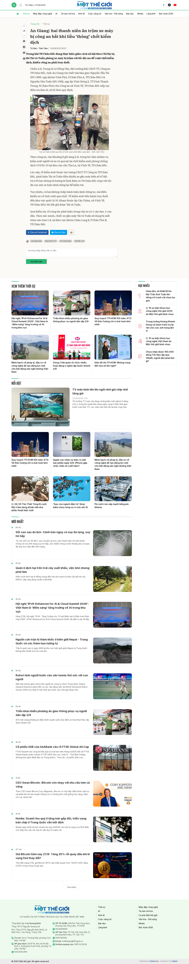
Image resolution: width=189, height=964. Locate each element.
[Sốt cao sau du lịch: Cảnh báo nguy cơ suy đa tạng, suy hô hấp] (112, 543)
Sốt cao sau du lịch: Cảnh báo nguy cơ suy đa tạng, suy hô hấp (53, 534)
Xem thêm (71, 887)
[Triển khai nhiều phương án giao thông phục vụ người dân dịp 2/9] (71, 302)
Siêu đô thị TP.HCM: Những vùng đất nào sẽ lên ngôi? (112, 364)
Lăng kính (151, 13)
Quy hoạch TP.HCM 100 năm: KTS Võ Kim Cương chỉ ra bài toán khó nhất (112, 321)
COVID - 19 (79, 241)
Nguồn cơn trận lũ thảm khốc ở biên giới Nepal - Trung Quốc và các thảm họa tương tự (52, 641)
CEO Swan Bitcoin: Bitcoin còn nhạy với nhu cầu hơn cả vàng (53, 784)
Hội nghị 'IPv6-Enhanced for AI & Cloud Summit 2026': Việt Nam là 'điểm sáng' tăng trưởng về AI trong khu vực (29, 323)
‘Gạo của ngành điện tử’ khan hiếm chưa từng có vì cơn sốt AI (70, 505)
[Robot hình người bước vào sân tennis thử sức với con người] (112, 686)
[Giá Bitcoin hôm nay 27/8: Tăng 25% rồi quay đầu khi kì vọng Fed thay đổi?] (112, 865)
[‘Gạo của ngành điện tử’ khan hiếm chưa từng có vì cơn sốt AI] (71, 488)
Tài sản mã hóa (68, 13)
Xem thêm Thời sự (23, 285)
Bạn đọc (130, 13)
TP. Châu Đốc (65, 241)
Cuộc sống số (94, 13)
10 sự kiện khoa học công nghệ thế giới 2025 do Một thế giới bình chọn (160, 311)
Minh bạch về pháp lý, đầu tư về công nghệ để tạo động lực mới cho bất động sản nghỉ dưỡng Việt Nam (29, 367)
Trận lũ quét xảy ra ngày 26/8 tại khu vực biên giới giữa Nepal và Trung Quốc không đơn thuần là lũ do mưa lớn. (51, 649)
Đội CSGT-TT (50, 241)
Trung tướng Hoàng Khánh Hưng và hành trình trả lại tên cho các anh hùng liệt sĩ (160, 326)
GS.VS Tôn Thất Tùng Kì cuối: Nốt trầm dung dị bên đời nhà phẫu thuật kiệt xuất (29, 507)
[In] (71, 232)
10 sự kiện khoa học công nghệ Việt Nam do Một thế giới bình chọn (158, 341)
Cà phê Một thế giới (148, 915)
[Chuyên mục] (13, 4)
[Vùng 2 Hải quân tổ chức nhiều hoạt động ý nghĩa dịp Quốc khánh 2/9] (71, 347)
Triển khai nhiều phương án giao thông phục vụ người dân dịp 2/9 (71, 320)
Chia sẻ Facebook (38, 232)
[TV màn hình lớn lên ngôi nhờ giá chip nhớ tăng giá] (40, 407)
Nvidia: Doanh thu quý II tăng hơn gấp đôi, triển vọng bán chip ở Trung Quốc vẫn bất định (51, 820)
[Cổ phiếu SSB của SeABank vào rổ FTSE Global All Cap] (112, 758)
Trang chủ (34, 24)
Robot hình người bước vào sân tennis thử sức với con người (52, 677)
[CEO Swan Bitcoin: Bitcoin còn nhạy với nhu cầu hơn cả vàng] (112, 794)
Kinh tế (81, 13)
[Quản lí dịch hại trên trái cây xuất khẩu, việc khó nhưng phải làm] (112, 579)
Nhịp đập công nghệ (42, 13)
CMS (154, 961)
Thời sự (26, 13)
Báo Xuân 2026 (166, 13)
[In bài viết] (24, 58)
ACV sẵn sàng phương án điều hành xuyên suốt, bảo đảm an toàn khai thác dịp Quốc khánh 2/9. (52, 721)
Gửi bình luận (36, 261)
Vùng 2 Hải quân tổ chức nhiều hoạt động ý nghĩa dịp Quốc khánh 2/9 (71, 365)
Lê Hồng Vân (36, 241)
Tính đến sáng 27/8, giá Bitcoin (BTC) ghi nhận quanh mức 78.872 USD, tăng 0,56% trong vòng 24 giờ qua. (52, 864)
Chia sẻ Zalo (59, 232)
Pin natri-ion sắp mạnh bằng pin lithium (111, 505)
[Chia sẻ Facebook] (24, 47)
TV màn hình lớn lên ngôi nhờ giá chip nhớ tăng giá (100, 391)
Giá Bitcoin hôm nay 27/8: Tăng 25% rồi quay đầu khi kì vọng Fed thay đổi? (53, 856)
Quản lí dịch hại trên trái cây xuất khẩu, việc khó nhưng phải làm (52, 570)
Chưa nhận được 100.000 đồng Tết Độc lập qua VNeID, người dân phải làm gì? (160, 356)
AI (56, 13)
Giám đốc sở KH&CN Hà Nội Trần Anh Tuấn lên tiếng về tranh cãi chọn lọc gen (160, 296)
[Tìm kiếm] (20, 4)
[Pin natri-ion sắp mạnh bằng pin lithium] (113, 488)
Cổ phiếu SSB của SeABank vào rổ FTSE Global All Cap (52, 746)
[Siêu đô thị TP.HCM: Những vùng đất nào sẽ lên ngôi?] (113, 347)
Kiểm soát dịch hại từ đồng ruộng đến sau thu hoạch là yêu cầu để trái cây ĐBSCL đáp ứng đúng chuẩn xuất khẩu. (50, 578)
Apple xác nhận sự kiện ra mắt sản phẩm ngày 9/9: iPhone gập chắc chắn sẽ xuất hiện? (70, 462)
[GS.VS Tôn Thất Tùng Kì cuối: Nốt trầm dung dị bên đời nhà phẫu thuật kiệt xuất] (30, 488)
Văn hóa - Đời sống (114, 13)
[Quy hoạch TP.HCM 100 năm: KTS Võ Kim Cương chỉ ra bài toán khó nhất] (113, 302)
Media (140, 13)
